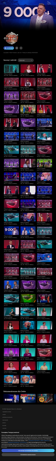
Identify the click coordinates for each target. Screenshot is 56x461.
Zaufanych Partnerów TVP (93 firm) (17, 442)
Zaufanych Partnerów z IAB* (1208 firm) (39, 440)
